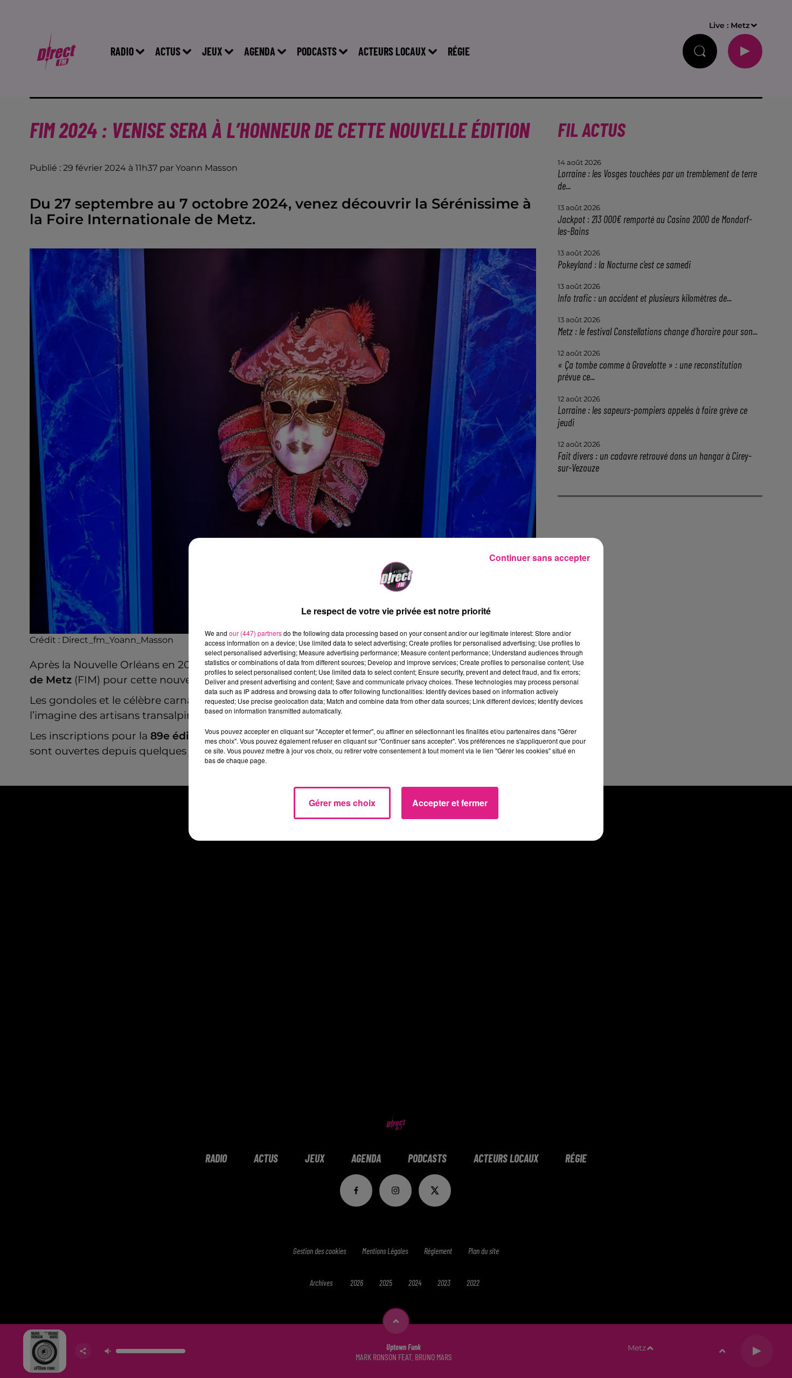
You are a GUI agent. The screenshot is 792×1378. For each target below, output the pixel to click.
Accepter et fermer (450, 803)
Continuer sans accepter (539, 557)
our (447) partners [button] (255, 633)
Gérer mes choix (342, 803)
